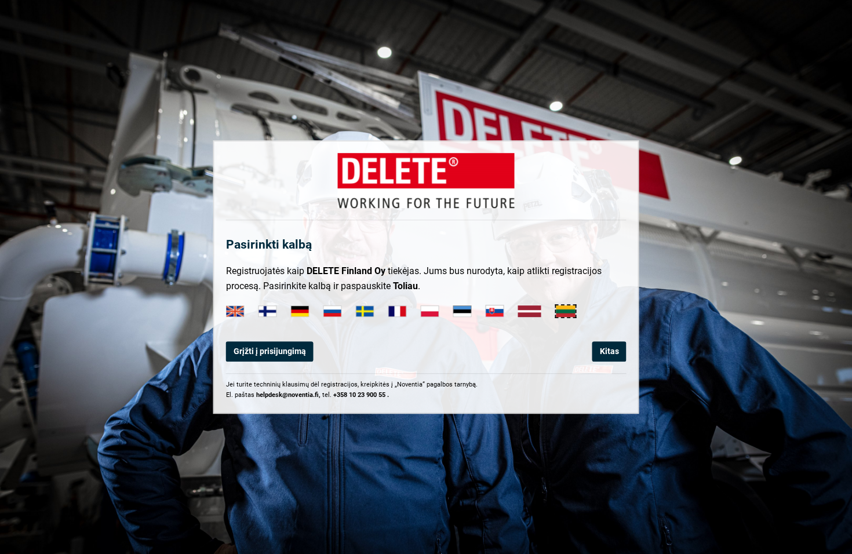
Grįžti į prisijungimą (270, 351)
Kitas (609, 351)
